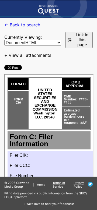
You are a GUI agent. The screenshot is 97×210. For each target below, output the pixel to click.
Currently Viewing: (23, 37)
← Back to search (22, 24)
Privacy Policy (79, 184)
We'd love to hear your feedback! (50, 204)
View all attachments (30, 55)
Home (41, 185)
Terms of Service (59, 184)
